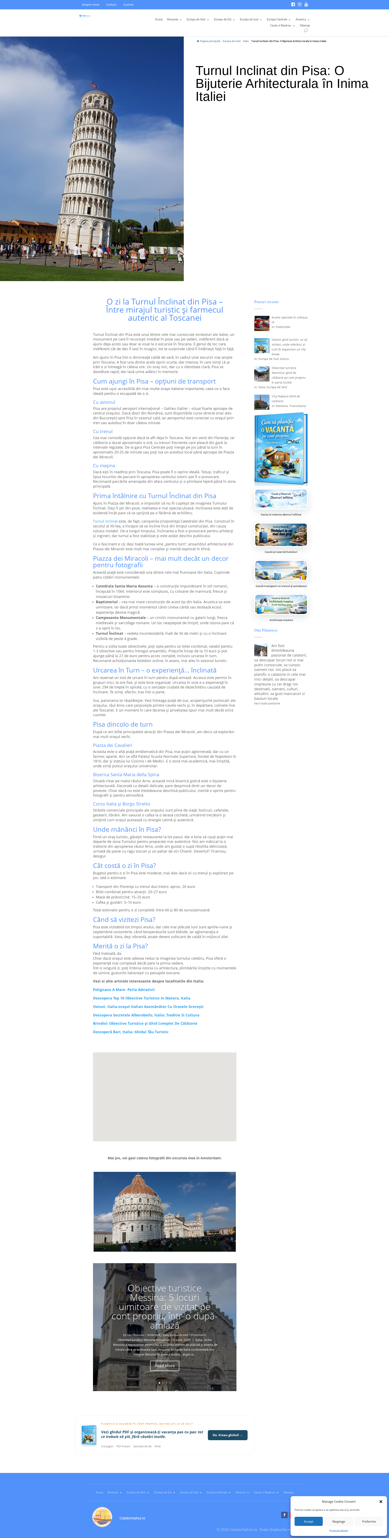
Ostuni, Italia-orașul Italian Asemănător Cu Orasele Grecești (148, 1006)
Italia (246, 41)
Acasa (159, 19)
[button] (381, 1502)
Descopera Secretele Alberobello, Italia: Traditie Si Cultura (146, 1015)
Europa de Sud (249, 19)
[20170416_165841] (165, 1250)
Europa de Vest (196, 19)
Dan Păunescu (135, 1335)
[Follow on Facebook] (284, 1515)
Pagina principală (210, 41)
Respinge (338, 1521)
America (301, 19)
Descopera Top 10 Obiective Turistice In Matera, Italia (141, 998)
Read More (165, 1365)
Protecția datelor (338, 1530)
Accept (308, 1521)
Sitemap (305, 25)
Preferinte (369, 1521)
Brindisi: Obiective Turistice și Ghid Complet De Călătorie (145, 1023)
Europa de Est (222, 19)
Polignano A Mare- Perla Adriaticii (124, 989)
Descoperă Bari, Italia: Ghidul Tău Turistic (131, 1031)
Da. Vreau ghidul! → (228, 1435)
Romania (172, 19)
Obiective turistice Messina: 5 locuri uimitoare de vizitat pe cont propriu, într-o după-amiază (165, 1306)
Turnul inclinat (105, 521)
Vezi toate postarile (267, 703)
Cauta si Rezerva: (280, 25)
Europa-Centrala (277, 19)
